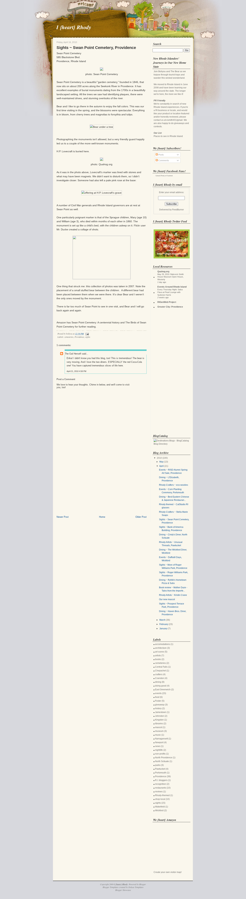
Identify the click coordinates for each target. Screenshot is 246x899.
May (161, 461)
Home (102, 517)
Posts (161, 154)
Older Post (141, 517)
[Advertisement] (84, 490)
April (161, 466)
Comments (163, 160)
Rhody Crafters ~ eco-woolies (173, 485)
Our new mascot (167, 599)
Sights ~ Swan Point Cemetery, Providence (96, 47)
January (163, 628)
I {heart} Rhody (73, 27)
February (163, 624)
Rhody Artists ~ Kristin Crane (173, 595)
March (162, 620)
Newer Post (63, 517)
